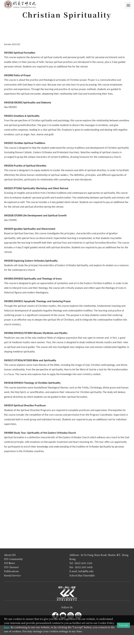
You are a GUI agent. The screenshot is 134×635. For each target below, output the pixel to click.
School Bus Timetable (82, 575)
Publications (11, 571)
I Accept (123, 625)
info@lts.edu (85, 571)
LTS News (9, 563)
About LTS (10, 555)
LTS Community (13, 559)
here (6, 627)
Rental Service (12, 575)
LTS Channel (11, 567)
